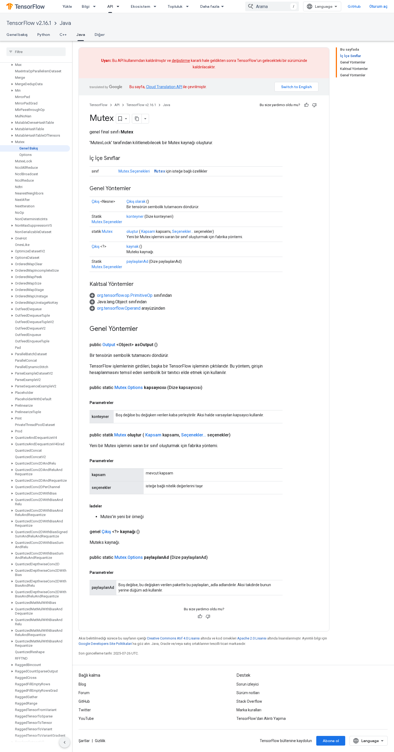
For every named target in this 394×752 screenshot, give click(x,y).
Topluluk (175, 6)
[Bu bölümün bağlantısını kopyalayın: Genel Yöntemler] (136, 189)
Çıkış (95, 201)
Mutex (159, 171)
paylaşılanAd (137, 261)
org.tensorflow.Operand (118, 308)
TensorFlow (98, 105)
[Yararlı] (306, 105)
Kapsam (148, 231)
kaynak (133, 246)
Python (43, 34)
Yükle (67, 6)
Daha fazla (209, 6)
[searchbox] (36, 51)
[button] (35, 65)
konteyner (135, 216)
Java (65, 23)
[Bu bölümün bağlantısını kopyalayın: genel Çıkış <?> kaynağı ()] (146, 532)
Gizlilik (100, 741)
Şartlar (84, 741)
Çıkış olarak (136, 201)
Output (108, 344)
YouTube (86, 718)
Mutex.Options (128, 387)
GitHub (354, 6)
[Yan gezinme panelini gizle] (64, 742)
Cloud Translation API (164, 87)
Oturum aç (378, 6)
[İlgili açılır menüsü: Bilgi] (96, 6)
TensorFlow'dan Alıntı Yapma (261, 718)
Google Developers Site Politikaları (105, 644)
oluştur (132, 231)
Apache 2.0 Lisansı (251, 638)
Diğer (100, 34)
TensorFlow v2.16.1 (28, 23)
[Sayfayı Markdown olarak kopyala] (137, 118)
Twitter (85, 710)
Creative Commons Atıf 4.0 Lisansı (173, 638)
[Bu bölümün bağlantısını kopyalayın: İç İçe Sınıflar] (125, 158)
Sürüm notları (247, 693)
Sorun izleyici (247, 684)
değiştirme (181, 60)
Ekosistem (140, 6)
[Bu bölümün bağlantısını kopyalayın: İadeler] (107, 506)
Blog (82, 684)
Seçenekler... (182, 231)
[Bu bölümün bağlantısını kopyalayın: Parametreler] (119, 402)
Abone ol (331, 740)
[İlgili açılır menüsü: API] (119, 6)
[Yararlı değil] (314, 105)
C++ (63, 34)
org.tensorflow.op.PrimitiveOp (125, 295)
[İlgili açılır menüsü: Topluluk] (189, 6)
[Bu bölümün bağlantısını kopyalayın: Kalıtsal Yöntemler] (139, 284)
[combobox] (272, 6)
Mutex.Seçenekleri (134, 171)
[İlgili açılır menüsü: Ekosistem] (156, 6)
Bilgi (86, 6)
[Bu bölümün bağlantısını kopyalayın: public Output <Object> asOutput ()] (164, 345)
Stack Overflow (249, 701)
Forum (84, 693)
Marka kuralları (248, 710)
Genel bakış (17, 34)
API (110, 6)
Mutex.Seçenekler (107, 222)
